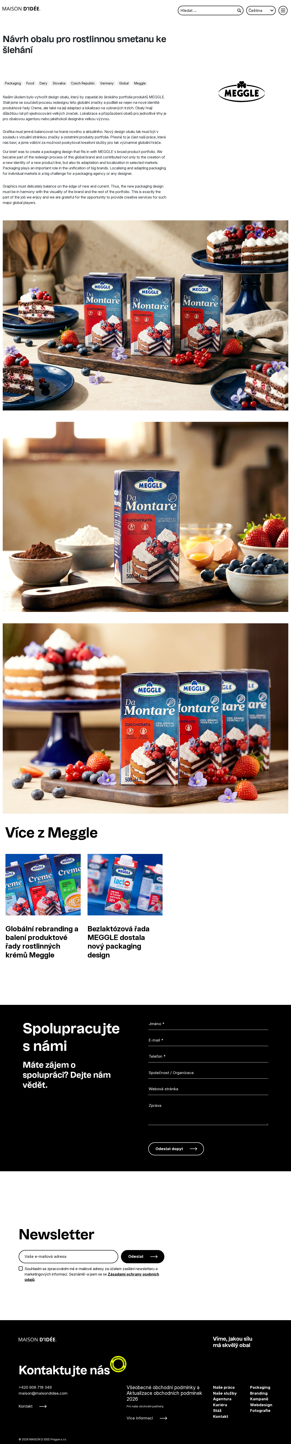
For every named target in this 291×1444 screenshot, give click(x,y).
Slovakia (59, 83)
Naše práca (224, 1387)
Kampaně (254, 1399)
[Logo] (21, 8)
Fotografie (254, 1410)
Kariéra (220, 1405)
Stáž (217, 1410)
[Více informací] (167, 1403)
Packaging (13, 83)
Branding (254, 1393)
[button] (264, 833)
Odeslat (135, 1256)
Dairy (43, 83)
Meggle (140, 83)
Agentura (222, 1399)
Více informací (140, 1418)
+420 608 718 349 (35, 1387)
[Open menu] (283, 10)
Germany (107, 83)
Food (30, 83)
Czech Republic (83, 83)
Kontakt (26, 1406)
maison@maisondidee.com (43, 1393)
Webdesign (254, 1405)
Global (124, 83)
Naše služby (225, 1393)
